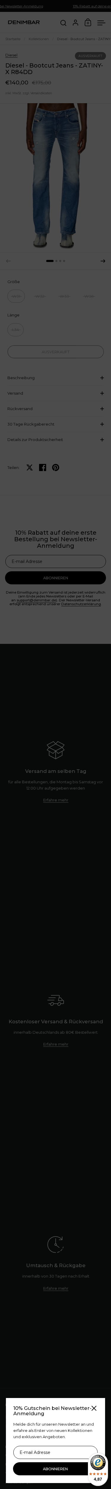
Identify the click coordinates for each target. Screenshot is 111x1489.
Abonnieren (55, 1469)
